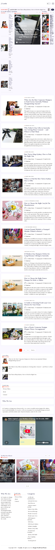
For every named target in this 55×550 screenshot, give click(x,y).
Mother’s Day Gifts (33, 528)
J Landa (4, 4)
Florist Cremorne (32, 513)
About (4, 392)
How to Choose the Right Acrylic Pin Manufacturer (52, 34)
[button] (49, 3)
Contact (5, 394)
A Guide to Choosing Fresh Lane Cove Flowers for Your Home (37, 304)
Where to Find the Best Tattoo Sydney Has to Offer (11, 81)
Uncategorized (32, 540)
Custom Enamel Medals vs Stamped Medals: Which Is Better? (52, 42)
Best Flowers (31, 503)
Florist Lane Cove (32, 516)
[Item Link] (4, 24)
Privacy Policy (6, 389)
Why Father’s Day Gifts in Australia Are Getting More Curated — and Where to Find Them (11, 44)
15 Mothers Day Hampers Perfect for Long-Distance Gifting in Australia (37, 255)
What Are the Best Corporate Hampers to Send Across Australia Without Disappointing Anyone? (11, 22)
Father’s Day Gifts (32, 509)
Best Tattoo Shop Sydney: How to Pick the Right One (19, 9)
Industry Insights (32, 526)
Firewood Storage (32, 511)
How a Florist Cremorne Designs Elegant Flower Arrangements (35, 328)
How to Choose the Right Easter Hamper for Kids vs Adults (35, 279)
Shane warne (22, 42)
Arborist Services (32, 501)
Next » (33, 350)
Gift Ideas (30, 522)
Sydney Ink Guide (32, 534)
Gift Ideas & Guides (33, 524)
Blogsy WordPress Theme (40, 547)
